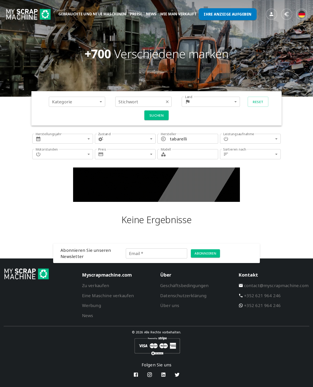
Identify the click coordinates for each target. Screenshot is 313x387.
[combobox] (77, 102)
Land (188, 97)
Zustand (104, 134)
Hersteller (168, 134)
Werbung (91, 305)
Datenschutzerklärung (183, 295)
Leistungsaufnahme (238, 134)
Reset (258, 101)
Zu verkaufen (95, 285)
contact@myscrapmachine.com (276, 285)
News (87, 315)
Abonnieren (205, 253)
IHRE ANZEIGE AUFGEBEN (228, 14)
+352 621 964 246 (262, 295)
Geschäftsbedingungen (184, 285)
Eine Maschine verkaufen (108, 295)
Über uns (169, 305)
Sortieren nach (234, 149)
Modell (166, 149)
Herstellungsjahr (49, 134)
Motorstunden (47, 149)
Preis (102, 149)
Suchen (156, 115)
